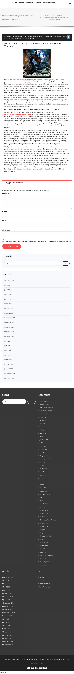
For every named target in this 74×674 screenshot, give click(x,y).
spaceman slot (44, 558)
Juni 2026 (7, 290)
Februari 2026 (9, 308)
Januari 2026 (8, 313)
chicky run (43, 417)
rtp (41, 481)
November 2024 (10, 374)
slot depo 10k (44, 523)
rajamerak (43, 475)
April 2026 (7, 299)
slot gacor (43, 530)
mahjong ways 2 (45, 459)
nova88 (42, 472)
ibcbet (42, 430)
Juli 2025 (7, 341)
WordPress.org (45, 587)
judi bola (42, 443)
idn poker (43, 433)
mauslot (42, 462)
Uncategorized (57, 15)
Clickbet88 (43, 420)
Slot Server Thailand (21, 38)
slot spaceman (44, 542)
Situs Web (6, 230)
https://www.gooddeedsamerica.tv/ (17, 114)
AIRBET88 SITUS (64, 36)
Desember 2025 (10, 318)
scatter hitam (44, 491)
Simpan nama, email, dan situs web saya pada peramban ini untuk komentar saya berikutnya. (37, 241)
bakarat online (44, 404)
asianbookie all (44, 401)
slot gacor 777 (44, 533)
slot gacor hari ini (45, 536)
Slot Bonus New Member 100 (49, 520)
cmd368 (42, 424)
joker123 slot (44, 440)
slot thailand (31, 38)
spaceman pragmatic (46, 555)
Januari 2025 (8, 369)
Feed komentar (45, 584)
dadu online (44, 427)
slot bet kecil (44, 517)
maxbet (42, 465)
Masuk (42, 577)
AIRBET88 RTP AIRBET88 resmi (50, 36)
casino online (44, 414)
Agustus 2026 (9, 280)
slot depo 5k (44, 526)
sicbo (41, 497)
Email (4, 221)
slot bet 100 (44, 510)
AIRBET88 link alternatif (34, 36)
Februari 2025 (9, 364)
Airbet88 (26, 80)
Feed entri (43, 580)
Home (47, 15)
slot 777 (42, 507)
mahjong (42, 452)
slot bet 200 (44, 513)
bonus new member (46, 407)
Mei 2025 (7, 350)
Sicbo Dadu (43, 501)
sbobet (42, 485)
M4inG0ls (8, 36)
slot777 (42, 549)
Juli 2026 (7, 285)
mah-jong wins (44, 449)
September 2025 (10, 332)
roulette (42, 478)
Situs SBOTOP (44, 504)
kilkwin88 (43, 446)
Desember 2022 (10, 378)
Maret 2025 (8, 360)
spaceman (43, 552)
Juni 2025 (7, 346)
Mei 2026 (7, 294)
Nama (5, 211)
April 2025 (7, 355)
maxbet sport (44, 469)
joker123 (43, 436)
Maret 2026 (8, 304)
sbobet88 (43, 488)
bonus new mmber (46, 411)
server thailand (45, 494)
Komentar (6, 193)
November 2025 (10, 322)
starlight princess (45, 562)
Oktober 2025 (9, 327)
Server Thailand (9, 38)
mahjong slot (44, 456)
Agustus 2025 (9, 336)
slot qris (42, 539)
